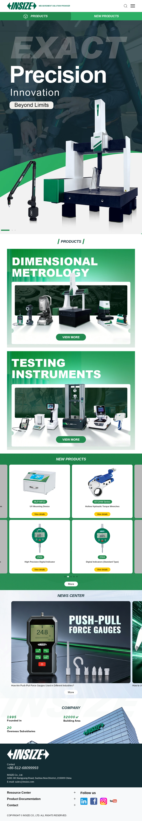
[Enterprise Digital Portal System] (71, 232)
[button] (1, 230)
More (71, 583)
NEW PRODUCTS (106, 16)
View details (39, 514)
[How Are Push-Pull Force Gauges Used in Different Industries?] (71, 642)
